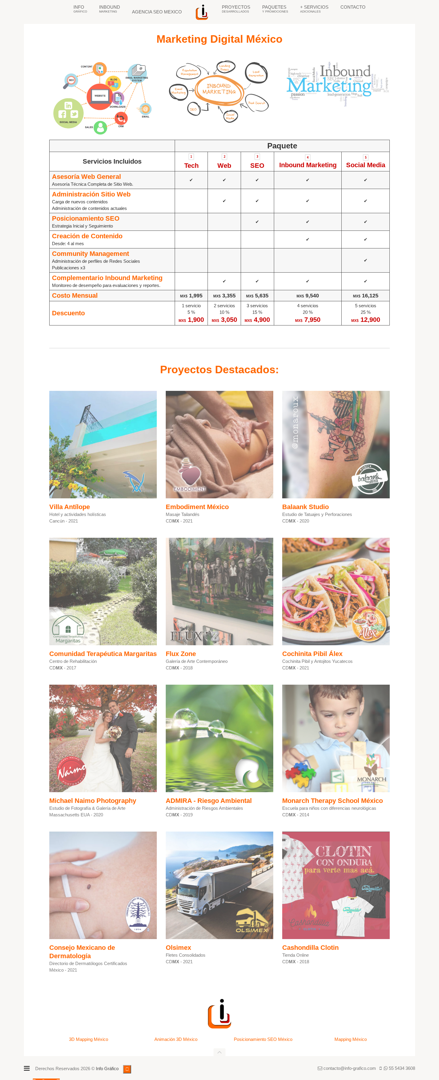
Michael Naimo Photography (92, 800)
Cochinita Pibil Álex (312, 653)
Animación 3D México (175, 1039)
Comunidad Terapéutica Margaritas (103, 653)
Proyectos (236, 8)
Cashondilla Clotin (310, 947)
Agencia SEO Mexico (157, 11)
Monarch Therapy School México (332, 800)
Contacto (353, 7)
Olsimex (178, 947)
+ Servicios (314, 8)
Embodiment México (197, 507)
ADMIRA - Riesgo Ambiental (209, 800)
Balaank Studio (305, 507)
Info (80, 8)
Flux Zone (181, 653)
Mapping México (350, 1039)
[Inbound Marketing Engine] (101, 97)
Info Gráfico (107, 1068)
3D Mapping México (88, 1039)
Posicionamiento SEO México (263, 1039)
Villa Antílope (69, 507)
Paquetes (275, 8)
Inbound (109, 8)
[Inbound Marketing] (219, 92)
